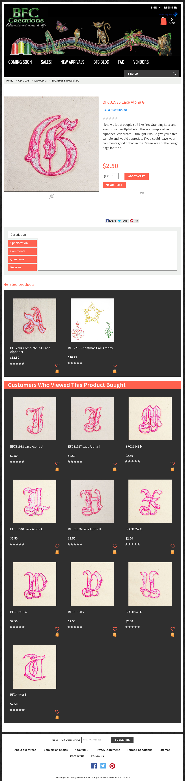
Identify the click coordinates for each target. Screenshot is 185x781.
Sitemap (165, 750)
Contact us (77, 756)
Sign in (156, 8)
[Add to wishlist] (57, 365)
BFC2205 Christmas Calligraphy (90, 348)
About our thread (25, 750)
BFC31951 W (18, 612)
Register (170, 8)
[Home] (26, 18)
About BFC (81, 750)
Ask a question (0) (115, 110)
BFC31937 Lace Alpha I (84, 447)
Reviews (15, 267)
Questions (17, 259)
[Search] (175, 73)
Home (9, 80)
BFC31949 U (134, 612)
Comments (17, 251)
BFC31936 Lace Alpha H (84, 529)
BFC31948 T (18, 695)
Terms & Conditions (139, 750)
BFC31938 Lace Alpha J (26, 447)
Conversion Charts (56, 750)
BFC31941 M (134, 447)
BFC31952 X (134, 529)
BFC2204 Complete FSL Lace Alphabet (30, 350)
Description (18, 235)
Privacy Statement (108, 750)
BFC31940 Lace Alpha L (26, 529)
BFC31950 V (76, 612)
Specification (19, 243)
